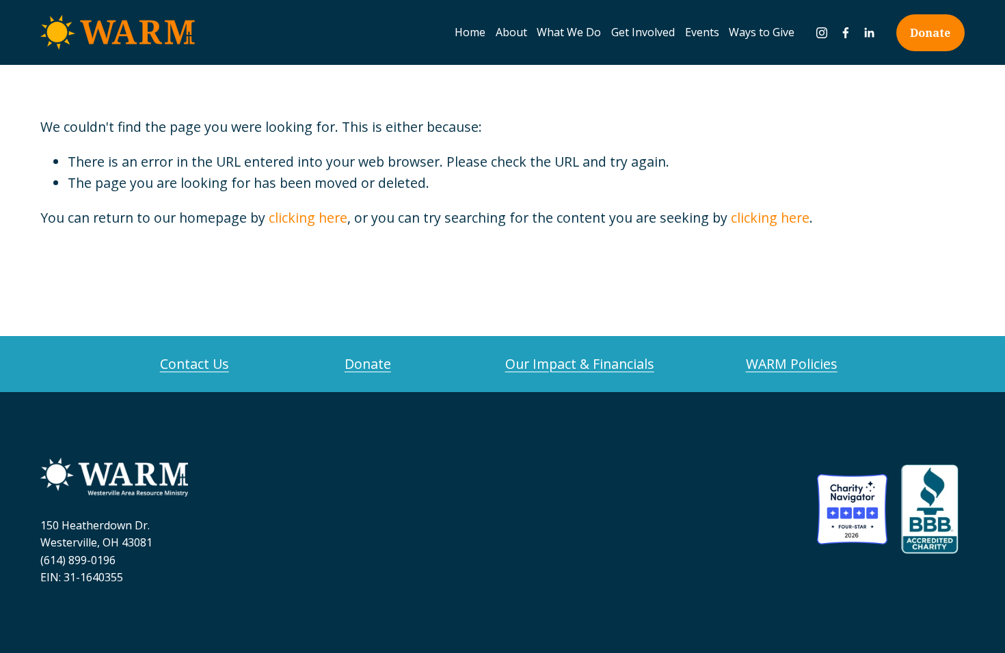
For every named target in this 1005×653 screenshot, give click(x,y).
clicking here (308, 217)
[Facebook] (846, 33)
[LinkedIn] (869, 33)
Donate (930, 32)
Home (470, 32)
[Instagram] (822, 33)
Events (702, 32)
